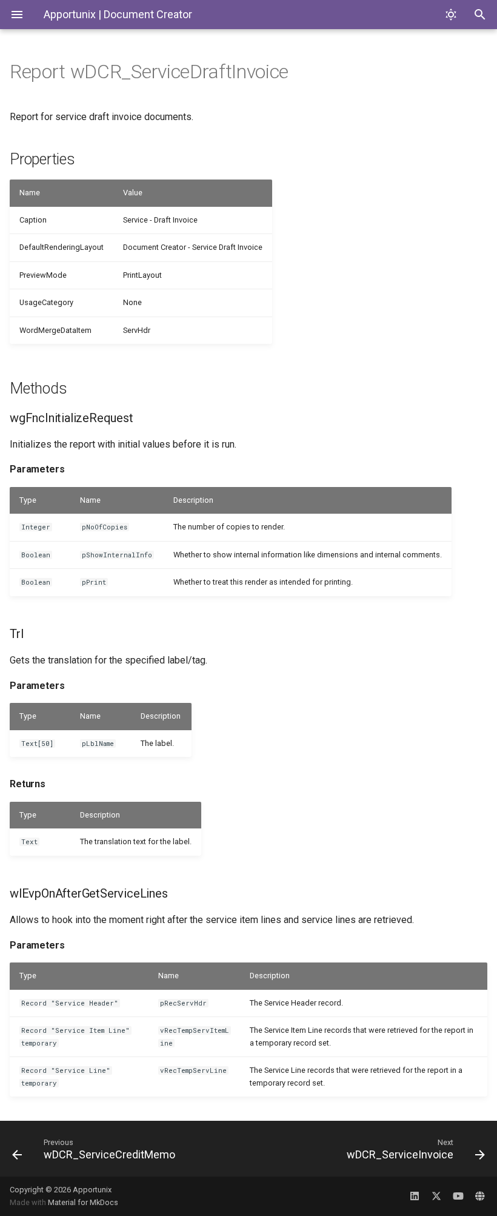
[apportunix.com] (480, 1196)
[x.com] (436, 1196)
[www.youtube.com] (458, 1196)
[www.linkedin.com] (414, 1196)
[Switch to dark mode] (451, 14)
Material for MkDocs (83, 1202)
